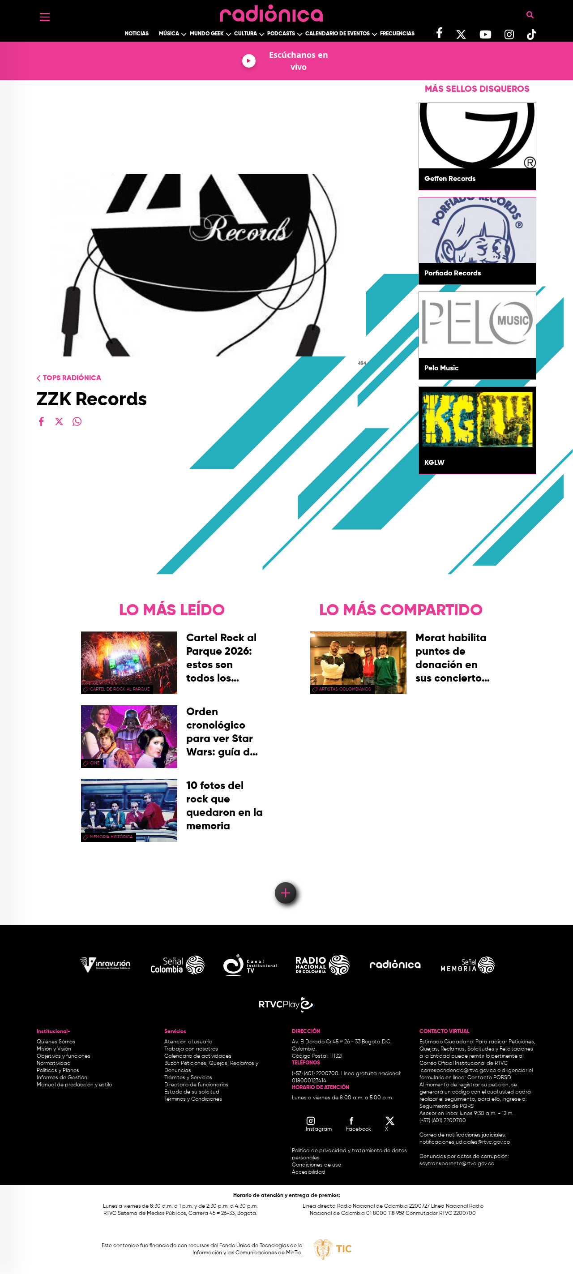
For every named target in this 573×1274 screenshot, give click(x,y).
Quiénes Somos (56, 1042)
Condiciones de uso (316, 1165)
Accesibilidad (309, 1172)
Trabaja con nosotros (191, 1049)
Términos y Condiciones (193, 1099)
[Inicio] (271, 11)
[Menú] (45, 17)
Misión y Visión (54, 1049)
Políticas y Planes (58, 1070)
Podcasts (281, 34)
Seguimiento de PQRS (446, 1106)
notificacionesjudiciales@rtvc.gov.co (464, 1142)
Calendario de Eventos (337, 34)
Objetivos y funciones (63, 1056)
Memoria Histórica (111, 837)
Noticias (137, 34)
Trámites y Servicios (188, 1078)
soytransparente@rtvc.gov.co (456, 1164)
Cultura (245, 34)
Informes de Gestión (62, 1078)
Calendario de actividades (197, 1056)
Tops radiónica (72, 378)
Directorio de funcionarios (196, 1085)
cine (94, 763)
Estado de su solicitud (191, 1092)
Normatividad (54, 1063)
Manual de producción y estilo (74, 1085)
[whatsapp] (77, 421)
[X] (59, 421)
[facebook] (41, 421)
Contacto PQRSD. (489, 1078)
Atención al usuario (188, 1042)
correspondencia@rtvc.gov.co (458, 1070)
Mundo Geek (207, 34)
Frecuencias (397, 34)
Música (169, 34)
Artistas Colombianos (345, 689)
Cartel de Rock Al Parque (120, 689)
